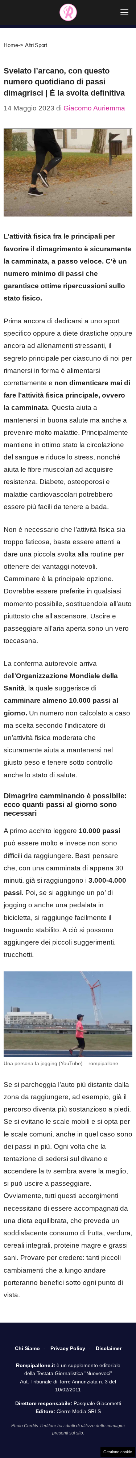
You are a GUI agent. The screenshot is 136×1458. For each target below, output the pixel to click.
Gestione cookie (117, 1452)
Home (11, 45)
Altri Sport (36, 45)
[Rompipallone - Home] (68, 12)
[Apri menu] (124, 12)
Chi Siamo (27, 1348)
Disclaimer (108, 1348)
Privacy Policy (67, 1348)
